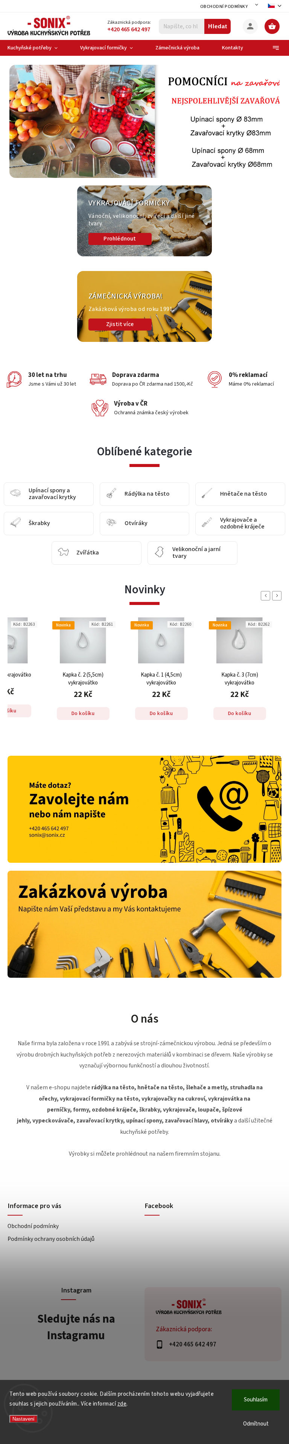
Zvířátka (87, 553)
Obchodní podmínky (224, 6)
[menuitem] (38, 48)
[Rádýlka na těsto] (111, 494)
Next (278, 596)
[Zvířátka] (63, 553)
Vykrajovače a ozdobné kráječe (242, 523)
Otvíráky (136, 523)
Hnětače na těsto (243, 494)
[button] (23, 121)
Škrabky (39, 523)
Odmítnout (256, 1424)
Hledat (217, 26)
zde (122, 1404)
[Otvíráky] (111, 523)
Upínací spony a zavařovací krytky (52, 494)
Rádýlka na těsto (147, 494)
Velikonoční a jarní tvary (196, 552)
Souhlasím (256, 1400)
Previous (266, 596)
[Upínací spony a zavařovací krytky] (15, 494)
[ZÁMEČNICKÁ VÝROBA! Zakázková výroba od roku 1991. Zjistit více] (144, 340)
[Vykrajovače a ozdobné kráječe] (206, 523)
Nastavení (23, 1419)
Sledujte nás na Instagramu (76, 1327)
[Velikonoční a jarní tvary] (159, 553)
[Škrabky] (15, 523)
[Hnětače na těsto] (206, 494)
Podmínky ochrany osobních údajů (51, 1239)
